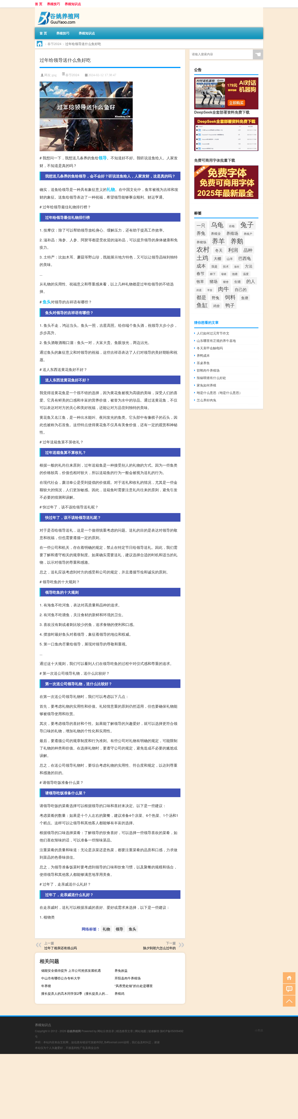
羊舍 (209, 290)
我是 (214, 266)
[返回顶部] (288, 1000)
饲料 (230, 297)
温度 (246, 274)
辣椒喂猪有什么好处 (211, 377)
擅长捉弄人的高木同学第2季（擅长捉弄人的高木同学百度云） (76, 993)
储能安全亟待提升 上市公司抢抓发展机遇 (71, 970)
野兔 (215, 297)
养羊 (218, 240)
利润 (233, 249)
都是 (201, 297)
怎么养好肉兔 (206, 400)
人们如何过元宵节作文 (213, 333)
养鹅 (236, 240)
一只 (200, 225)
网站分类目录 (105, 1031)
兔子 (247, 224)
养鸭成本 (203, 355)
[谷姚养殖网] (59, 9)
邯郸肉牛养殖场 (208, 370)
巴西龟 (244, 258)
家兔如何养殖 (206, 385)
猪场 (213, 281)
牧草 (200, 281)
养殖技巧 (53, 3)
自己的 (241, 289)
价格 (232, 226)
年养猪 (46, 985)
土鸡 (202, 257)
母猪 (223, 274)
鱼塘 (244, 297)
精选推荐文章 (124, 1031)
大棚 (217, 258)
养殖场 (232, 233)
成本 (201, 265)
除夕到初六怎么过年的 (159, 948)
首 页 (38, 3)
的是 (199, 290)
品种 (248, 250)
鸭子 (230, 305)
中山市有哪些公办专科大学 (60, 978)
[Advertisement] (139, 1086)
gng (54, 75)
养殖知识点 (73, 3)
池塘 (234, 274)
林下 (213, 274)
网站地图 (140, 1031)
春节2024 (54, 43)
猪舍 (226, 282)
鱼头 (47, 302)
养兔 (200, 233)
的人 (250, 281)
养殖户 (248, 234)
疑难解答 (153, 1031)
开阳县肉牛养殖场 (128, 978)
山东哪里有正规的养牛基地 (216, 340)
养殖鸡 (119, 993)
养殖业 (216, 233)
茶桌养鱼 (203, 362)
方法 (248, 266)
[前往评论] (288, 989)
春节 (200, 273)
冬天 (219, 250)
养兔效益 (121, 970)
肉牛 (223, 289)
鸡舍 (216, 305)
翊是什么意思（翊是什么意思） (219, 392)
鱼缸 (202, 305)
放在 (236, 266)
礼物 (111, 189)
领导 (102, 158)
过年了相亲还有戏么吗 (60, 948)
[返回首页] (288, 977)
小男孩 (259, 1030)
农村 (203, 249)
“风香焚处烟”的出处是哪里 (134, 985)
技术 (226, 266)
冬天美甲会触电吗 (210, 348)
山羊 (230, 258)
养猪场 (201, 241)
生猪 (237, 281)
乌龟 (217, 224)
